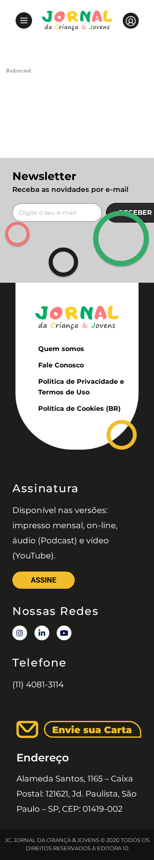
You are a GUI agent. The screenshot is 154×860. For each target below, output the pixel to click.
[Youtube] (64, 633)
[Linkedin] (41, 633)
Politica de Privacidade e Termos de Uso (81, 387)
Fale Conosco (61, 365)
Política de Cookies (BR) (79, 408)
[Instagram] (19, 633)
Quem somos (61, 349)
